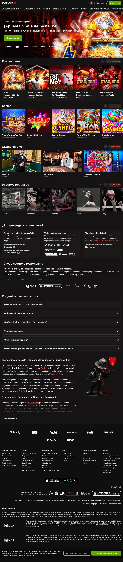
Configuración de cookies (76, 553)
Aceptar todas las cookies (106, 553)
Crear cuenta (13, 38)
